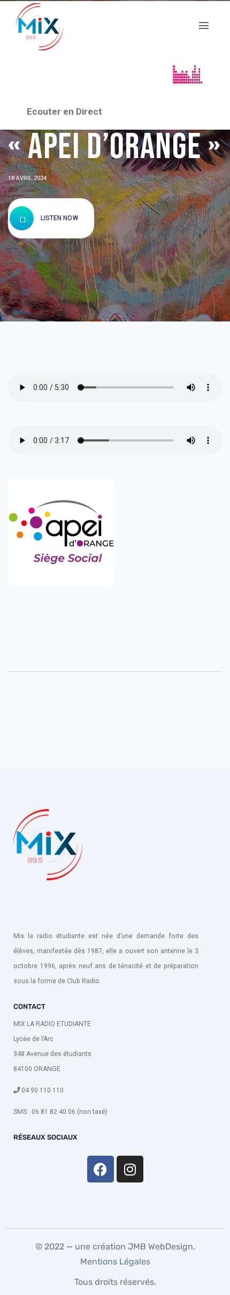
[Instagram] (130, 1169)
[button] (204, 26)
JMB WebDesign (159, 1246)
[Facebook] (100, 1169)
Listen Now (58, 218)
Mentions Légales (115, 1261)
